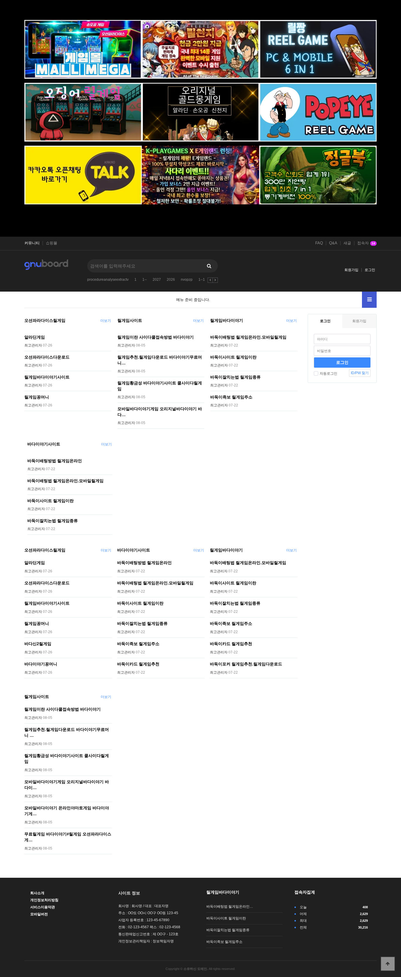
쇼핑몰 (51, 243)
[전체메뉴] (369, 300)
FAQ (319, 243)
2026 (171, 280)
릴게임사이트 (129, 320)
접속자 (366, 243)
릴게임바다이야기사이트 (47, 377)
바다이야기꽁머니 (40, 664)
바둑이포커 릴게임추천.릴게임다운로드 (246, 664)
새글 (347, 243)
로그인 (370, 270)
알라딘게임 (34, 337)
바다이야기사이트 (43, 444)
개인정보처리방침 (44, 900)
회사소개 (37, 893)
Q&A (333, 243)
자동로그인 (328, 373)
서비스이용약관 (42, 907)
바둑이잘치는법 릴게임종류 (235, 377)
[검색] (209, 266)
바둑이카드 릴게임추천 (138, 664)
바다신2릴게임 (37, 643)
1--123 (203, 280)
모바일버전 (39, 914)
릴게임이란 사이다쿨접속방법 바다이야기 (155, 337)
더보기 (105, 321)
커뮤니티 (32, 243)
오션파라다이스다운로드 (47, 357)
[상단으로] (387, 963)
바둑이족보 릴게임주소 (231, 397)
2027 (157, 280)
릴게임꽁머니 (36, 397)
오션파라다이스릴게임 (44, 320)
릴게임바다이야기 (226, 320)
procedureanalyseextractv (108, 280)
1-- (144, 280)
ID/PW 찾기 (360, 373)
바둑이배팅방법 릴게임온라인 (54, 460)
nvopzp (187, 280)
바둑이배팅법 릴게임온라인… (229, 906)
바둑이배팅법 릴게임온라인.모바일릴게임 (248, 337)
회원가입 (351, 270)
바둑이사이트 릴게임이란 (233, 357)
